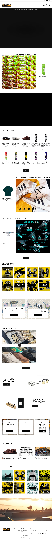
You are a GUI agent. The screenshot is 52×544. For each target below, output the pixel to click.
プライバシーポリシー (24, 535)
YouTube (31, 533)
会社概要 (22, 528)
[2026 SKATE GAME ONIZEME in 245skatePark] (42, 451)
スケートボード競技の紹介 (16, 533)
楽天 (30, 528)
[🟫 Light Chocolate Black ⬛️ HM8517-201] (9, 451)
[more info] (13, 309)
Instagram (31, 535)
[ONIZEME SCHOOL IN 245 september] (26, 451)
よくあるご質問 (23, 537)
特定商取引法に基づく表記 (24, 531)
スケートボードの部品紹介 (16, 531)
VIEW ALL (26, 258)
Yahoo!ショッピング (33, 530)
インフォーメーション (16, 528)
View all (26, 170)
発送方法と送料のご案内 (24, 533)
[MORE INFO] (9, 427)
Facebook (31, 536)
